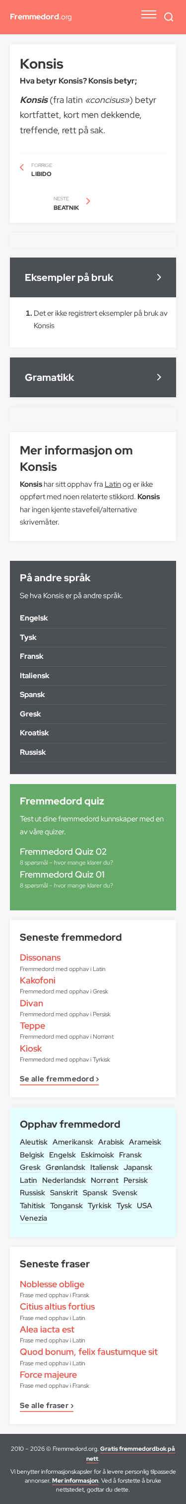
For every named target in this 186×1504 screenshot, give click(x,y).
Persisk (136, 1180)
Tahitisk (32, 1206)
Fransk (130, 1155)
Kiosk (31, 1048)
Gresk (30, 1167)
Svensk (125, 1193)
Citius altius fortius (57, 1306)
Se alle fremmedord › (59, 1079)
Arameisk (145, 1142)
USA (144, 1206)
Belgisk (32, 1155)
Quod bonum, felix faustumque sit (89, 1351)
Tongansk (66, 1206)
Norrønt (105, 1180)
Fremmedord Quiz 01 (62, 874)
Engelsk (62, 1155)
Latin (28, 1180)
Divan (31, 1003)
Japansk (138, 1167)
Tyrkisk (100, 1206)
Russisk (32, 1193)
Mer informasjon (75, 1481)
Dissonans (40, 957)
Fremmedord (41, 16)
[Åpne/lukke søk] (168, 16)
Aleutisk (34, 1142)
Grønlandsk (65, 1167)
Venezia (33, 1218)
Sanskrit (64, 1193)
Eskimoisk (97, 1155)
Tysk (124, 1206)
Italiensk (104, 1167)
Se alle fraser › (46, 1406)
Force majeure (48, 1374)
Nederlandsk (64, 1180)
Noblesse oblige (52, 1284)
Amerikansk (73, 1142)
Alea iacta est (47, 1329)
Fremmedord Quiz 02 (63, 851)
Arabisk (111, 1142)
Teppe (32, 1025)
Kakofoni (38, 980)
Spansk (95, 1193)
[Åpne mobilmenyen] (148, 14)
